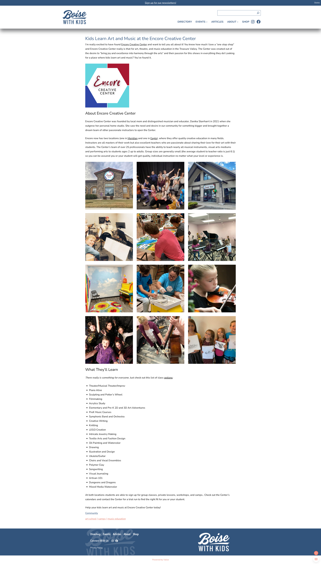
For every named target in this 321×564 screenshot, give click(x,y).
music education (117, 518)
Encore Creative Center (134, 44)
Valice (166, 559)
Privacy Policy (96, 547)
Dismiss (317, 3)
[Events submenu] (207, 21)
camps (102, 518)
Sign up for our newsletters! (160, 3)
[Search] (258, 12)
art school (90, 518)
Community (91, 513)
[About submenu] (237, 21)
